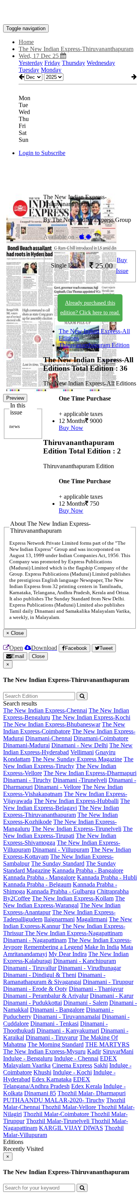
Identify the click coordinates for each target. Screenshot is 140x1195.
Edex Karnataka (52, 1079)
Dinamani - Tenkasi (54, 1023)
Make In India (101, 947)
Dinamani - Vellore (57, 787)
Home (26, 42)
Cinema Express (72, 1065)
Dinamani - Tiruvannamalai (66, 1016)
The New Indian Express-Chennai (45, 710)
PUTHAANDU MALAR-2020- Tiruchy (54, 1100)
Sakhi (101, 1065)
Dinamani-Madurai (26, 745)
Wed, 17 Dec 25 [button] (39, 56)
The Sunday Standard (57, 863)
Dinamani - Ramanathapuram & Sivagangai (54, 978)
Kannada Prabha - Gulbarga (60, 891)
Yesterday (31, 63)
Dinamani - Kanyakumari (68, 1030)
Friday (52, 63)
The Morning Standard (56, 1044)
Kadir (94, 1051)
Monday (51, 69)
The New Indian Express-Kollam (73, 898)
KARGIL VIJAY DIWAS (71, 1128)
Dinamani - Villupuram (60, 849)
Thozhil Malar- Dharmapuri (92, 1093)
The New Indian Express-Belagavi (66, 804)
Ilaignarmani (59, 919)
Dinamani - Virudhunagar (89, 968)
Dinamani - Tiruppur (108, 982)
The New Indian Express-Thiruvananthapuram (61, 811)
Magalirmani (91, 919)
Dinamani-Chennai (48, 738)
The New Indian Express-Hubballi (76, 801)
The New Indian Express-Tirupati (68, 832)
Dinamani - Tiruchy (27, 780)
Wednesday (101, 63)
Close (38, 656)
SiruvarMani (118, 1051)
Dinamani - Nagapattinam (34, 940)
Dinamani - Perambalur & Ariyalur (45, 995)
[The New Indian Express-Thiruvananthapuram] (70, 12)
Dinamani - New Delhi (79, 745)
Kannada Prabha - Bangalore (87, 870)
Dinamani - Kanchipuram (84, 961)
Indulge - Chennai (76, 1058)
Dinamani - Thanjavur (96, 988)
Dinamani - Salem (85, 1002)
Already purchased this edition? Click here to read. (90, 307)
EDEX (108, 1058)
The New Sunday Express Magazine (77, 759)
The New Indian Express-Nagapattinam (73, 933)
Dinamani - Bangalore (57, 1009)
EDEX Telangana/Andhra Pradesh (46, 1082)
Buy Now (71, 427)
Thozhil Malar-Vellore (70, 1107)
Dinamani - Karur (111, 995)
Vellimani (82, 752)
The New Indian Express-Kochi (91, 717)
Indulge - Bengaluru (27, 1058)
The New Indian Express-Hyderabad (68, 748)
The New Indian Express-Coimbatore (64, 728)
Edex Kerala (86, 1086)
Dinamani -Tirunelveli (80, 780)
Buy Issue (122, 265)
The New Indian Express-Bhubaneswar (51, 724)
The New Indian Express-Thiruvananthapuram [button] (76, 49)
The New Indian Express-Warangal (64, 902)
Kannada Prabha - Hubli (107, 877)
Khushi (42, 1072)
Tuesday (29, 69)
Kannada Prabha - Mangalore (39, 877)
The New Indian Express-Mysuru (44, 1051)
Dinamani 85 (40, 1093)
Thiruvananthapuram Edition (94, 345)
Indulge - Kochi (72, 1072)
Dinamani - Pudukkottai (32, 1002)
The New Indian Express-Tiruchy (68, 762)
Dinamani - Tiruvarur (52, 1037)
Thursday (73, 63)
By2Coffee (16, 898)
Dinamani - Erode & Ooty (35, 988)
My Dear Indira (68, 954)
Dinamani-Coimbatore (101, 738)
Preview (15, 398)
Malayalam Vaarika (27, 1065)
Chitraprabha (113, 891)
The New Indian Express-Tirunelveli (76, 828)
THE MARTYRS (107, 1044)
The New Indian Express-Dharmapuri (90, 773)
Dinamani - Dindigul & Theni (39, 975)
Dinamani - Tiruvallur (29, 968)
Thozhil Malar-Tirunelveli (58, 1121)
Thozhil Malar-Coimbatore (57, 1114)
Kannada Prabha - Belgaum (37, 884)
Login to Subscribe (42, 153)
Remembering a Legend (53, 947)
